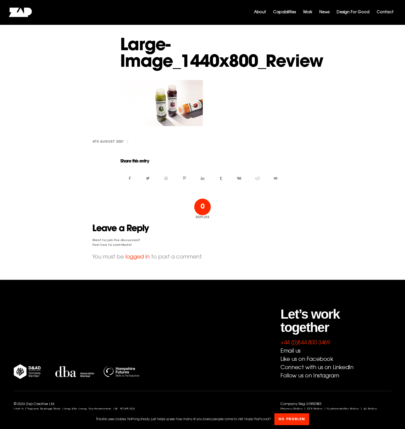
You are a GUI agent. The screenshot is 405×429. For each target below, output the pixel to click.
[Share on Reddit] (257, 178)
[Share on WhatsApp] (166, 178)
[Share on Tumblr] (221, 178)
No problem (292, 419)
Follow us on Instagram (309, 376)
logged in (137, 257)
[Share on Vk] (239, 178)
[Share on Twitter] (148, 178)
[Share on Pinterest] (184, 178)
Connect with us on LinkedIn (316, 368)
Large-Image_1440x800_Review (221, 54)
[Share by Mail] (276, 178)
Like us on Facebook (306, 359)
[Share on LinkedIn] (203, 178)
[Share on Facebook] (129, 178)
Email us (290, 351)
